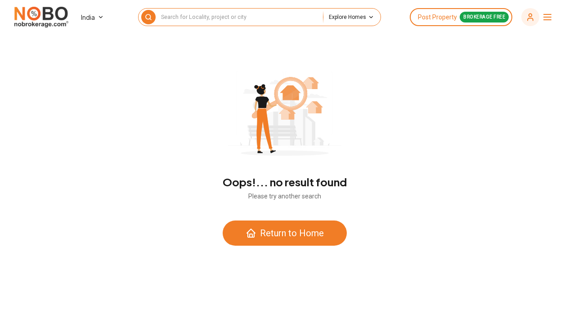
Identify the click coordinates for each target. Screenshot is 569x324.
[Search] (148, 17)
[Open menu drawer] (537, 17)
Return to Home (292, 233)
